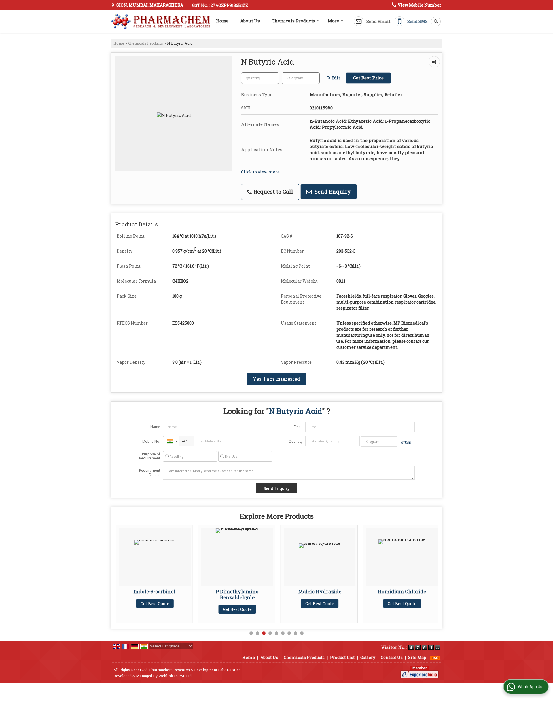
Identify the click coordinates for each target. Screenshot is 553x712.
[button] (419, 5)
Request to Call (272, 191)
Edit (335, 78)
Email (298, 426)
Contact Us (392, 657)
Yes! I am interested (276, 379)
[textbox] (301, 78)
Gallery (367, 657)
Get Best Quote (155, 603)
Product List (342, 657)
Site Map (417, 657)
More (333, 21)
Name (155, 426)
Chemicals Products (293, 21)
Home (222, 21)
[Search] (434, 21)
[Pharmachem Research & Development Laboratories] (160, 21)
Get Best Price (368, 78)
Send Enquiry (332, 191)
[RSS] (435, 657)
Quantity (295, 441)
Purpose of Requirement (149, 456)
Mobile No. (151, 441)
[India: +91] (171, 441)
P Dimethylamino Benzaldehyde (237, 594)
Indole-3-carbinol (155, 591)
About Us (250, 21)
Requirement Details (149, 473)
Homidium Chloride (402, 591)
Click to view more (260, 172)
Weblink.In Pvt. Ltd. (175, 675)
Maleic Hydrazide (319, 591)
